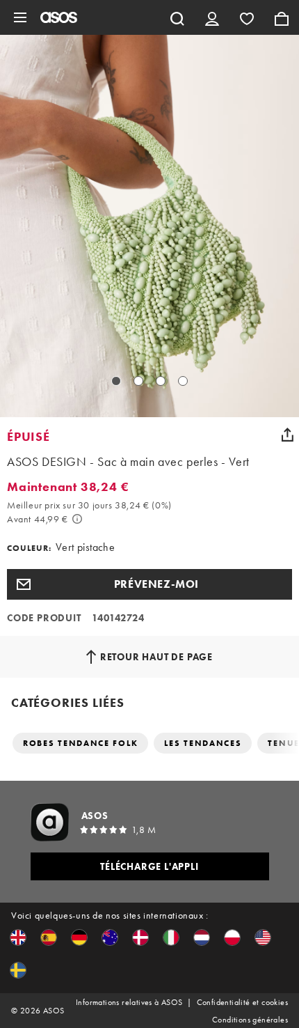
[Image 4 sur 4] (183, 381)
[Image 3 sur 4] (161, 381)
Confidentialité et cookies (242, 1002)
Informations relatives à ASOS (129, 1002)
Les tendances (202, 743)
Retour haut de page (156, 657)
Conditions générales (250, 1019)
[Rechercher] (177, 17)
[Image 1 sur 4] (116, 381)
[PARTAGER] (287, 434)
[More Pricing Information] (77, 519)
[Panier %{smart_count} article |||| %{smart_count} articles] (281, 17)
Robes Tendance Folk (80, 743)
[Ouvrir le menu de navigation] (20, 17)
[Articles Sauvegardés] (246, 17)
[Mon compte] (212, 17)
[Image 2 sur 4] (138, 381)
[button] (149, 584)
